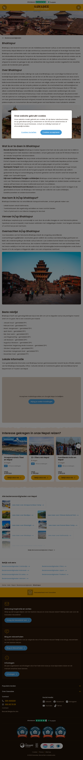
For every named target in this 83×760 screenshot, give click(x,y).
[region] (41, 124)
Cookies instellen (28, 132)
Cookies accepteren (51, 132)
